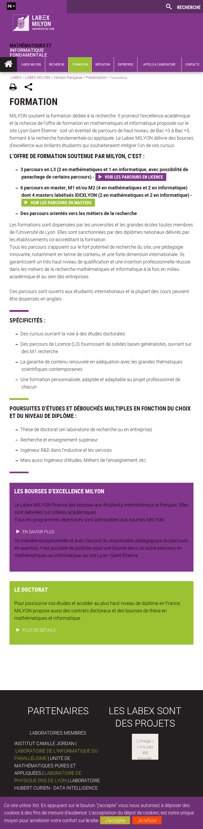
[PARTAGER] (30, 87)
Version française (68, 77)
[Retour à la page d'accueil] (33, 21)
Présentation (96, 77)
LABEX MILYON (37, 77)
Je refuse (146, 820)
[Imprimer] (15, 87)
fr (10, 6)
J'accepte (115, 820)
